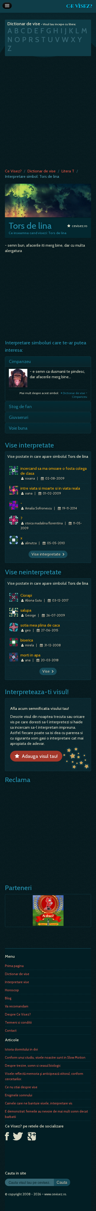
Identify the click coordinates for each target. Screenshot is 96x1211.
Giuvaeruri (18, 417)
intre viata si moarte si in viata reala (50, 488)
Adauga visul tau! (38, 756)
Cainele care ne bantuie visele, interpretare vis (38, 1103)
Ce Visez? (79, 6)
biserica (26, 640)
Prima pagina (14, 966)
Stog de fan (20, 406)
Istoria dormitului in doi (21, 1049)
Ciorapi (26, 595)
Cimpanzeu (20, 361)
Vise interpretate (47, 554)
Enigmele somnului (18, 1095)
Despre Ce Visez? (18, 1014)
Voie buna (18, 428)
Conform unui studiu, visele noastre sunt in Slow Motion (45, 1057)
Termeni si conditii (18, 1022)
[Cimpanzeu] (19, 379)
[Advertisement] (48, 111)
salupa (25, 610)
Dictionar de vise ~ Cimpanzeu (74, 395)
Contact (10, 1030)
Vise (47, 671)
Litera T (67, 171)
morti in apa (30, 655)
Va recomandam (16, 1006)
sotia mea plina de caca (40, 625)
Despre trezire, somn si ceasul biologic (33, 1065)
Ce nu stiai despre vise (21, 1087)
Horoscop (12, 990)
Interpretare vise (17, 982)
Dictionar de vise (41, 171)
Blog (8, 998)
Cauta (62, 1182)
